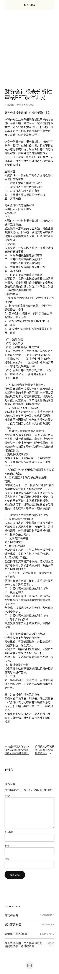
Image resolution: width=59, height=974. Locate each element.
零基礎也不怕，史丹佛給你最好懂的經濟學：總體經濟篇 (24, 945)
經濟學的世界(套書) (17, 933)
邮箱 (7, 845)
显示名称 (9, 832)
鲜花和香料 (11, 915)
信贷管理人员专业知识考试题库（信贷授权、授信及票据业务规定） (18, 750)
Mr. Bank (29, 5)
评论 (7, 795)
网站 (7, 858)
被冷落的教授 (13, 924)
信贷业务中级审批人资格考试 (20, 104)
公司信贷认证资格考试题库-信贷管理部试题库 (44, 750)
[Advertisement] (29, 50)
